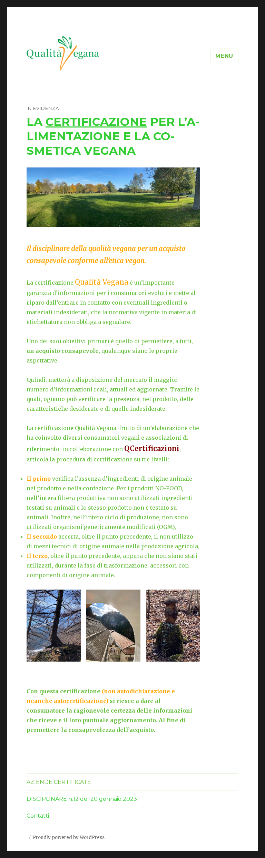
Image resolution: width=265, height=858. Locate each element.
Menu (224, 56)
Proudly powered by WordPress (69, 837)
